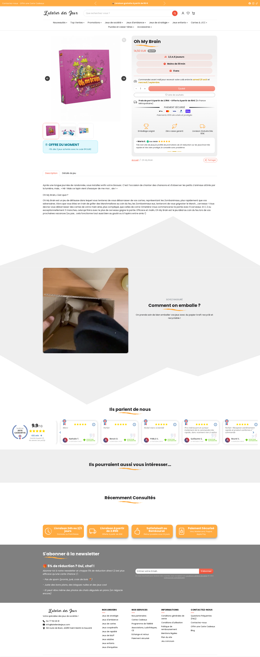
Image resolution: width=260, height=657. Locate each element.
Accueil (135, 160)
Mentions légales (169, 633)
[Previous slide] (43, 477)
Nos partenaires (139, 615)
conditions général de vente (196, 576)
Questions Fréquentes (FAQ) (201, 617)
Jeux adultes (108, 639)
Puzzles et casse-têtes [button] (120, 26)
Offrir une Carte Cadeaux (32, 3)
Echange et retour (140, 634)
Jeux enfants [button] (179, 22)
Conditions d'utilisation (172, 622)
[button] (188, 13)
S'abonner (206, 571)
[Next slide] (123, 78)
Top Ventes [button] (76, 22)
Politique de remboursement (169, 628)
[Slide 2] (174, 151)
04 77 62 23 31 (52, 621)
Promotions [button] (94, 22)
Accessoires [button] (143, 26)
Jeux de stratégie (110, 615)
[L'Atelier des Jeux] (61, 13)
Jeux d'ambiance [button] (135, 22)
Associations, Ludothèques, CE (144, 629)
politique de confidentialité (174, 578)
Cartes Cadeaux (139, 619)
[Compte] (183, 13)
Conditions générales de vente (172, 617)
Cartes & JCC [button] (198, 22)
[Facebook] (250, 3)
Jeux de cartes (109, 623)
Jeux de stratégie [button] (158, 22)
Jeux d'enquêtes (110, 647)
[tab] (51, 173)
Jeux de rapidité (109, 631)
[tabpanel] (130, 196)
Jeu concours (167, 641)
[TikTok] (257, 3)
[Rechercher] (175, 13)
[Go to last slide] (47, 78)
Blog (193, 630)
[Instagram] (253, 3)
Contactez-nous (10, 3)
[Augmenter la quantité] (144, 88)
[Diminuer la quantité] (136, 88)
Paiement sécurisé (140, 638)
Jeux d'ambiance (110, 619)
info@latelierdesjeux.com (58, 624)
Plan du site (166, 637)
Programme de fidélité (142, 623)
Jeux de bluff (108, 635)
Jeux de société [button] (113, 22)
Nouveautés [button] (59, 22)
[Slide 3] (179, 151)
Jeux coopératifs (110, 627)
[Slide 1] (170, 151)
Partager (212, 160)
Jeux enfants (108, 643)
